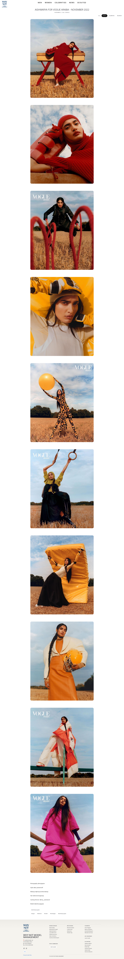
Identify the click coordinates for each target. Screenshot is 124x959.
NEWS (71, 3)
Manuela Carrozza (89, 932)
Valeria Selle (87, 950)
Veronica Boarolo (88, 951)
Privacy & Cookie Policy (27, 955)
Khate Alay (87, 946)
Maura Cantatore (88, 929)
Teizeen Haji (69, 932)
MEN (40, 3)
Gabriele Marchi (52, 931)
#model (46, 913)
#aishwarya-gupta (62, 913)
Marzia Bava (52, 927)
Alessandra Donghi (53, 929)
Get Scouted (53, 947)
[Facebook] (24, 948)
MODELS (104, 15)
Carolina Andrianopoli (54, 937)
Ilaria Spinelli (87, 945)
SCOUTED (81, 3)
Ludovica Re (69, 929)
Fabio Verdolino (52, 936)
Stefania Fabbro (88, 943)
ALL (99, 15)
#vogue (33, 913)
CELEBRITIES (60, 3)
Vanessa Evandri (88, 948)
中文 (25, 951)
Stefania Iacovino (53, 934)
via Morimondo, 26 (28, 940)
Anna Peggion (88, 927)
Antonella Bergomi (89, 931)
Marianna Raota (70, 927)
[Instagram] (26, 948)
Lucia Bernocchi (52, 932)
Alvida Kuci (69, 931)
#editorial (39, 913)
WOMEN (48, 3)
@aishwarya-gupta (35, 909)
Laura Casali (87, 938)
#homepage (52, 913)
